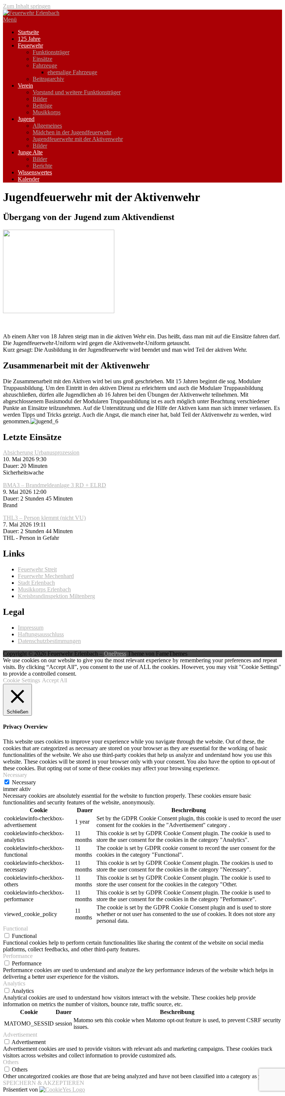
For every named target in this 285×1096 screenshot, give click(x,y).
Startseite (28, 32)
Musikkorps (46, 112)
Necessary (24, 782)
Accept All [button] (54, 680)
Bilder (40, 99)
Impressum (30, 627)
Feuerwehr (30, 45)
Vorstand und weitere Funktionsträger (77, 92)
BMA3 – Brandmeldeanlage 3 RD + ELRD (54, 485)
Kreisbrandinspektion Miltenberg (56, 596)
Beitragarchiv (48, 79)
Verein (25, 85)
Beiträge (42, 105)
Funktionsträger (51, 52)
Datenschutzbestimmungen (49, 641)
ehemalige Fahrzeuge (72, 72)
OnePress (115, 653)
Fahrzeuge (45, 65)
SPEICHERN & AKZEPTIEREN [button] (43, 1083)
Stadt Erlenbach (36, 583)
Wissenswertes (35, 172)
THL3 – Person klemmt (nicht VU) (44, 518)
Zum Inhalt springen (26, 6)
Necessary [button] (15, 775)
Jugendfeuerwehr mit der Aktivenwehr (78, 139)
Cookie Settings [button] (21, 680)
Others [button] (11, 1062)
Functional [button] (15, 928)
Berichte (42, 166)
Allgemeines (47, 125)
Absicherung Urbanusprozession (41, 452)
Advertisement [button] (20, 1034)
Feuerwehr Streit (37, 569)
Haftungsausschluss (41, 634)
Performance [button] (18, 956)
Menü (10, 19)
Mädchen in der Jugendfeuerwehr (72, 132)
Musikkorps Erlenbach (44, 589)
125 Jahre (29, 39)
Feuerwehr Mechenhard (46, 576)
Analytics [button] (14, 983)
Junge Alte (30, 152)
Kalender (28, 179)
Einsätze (42, 59)
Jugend (26, 119)
